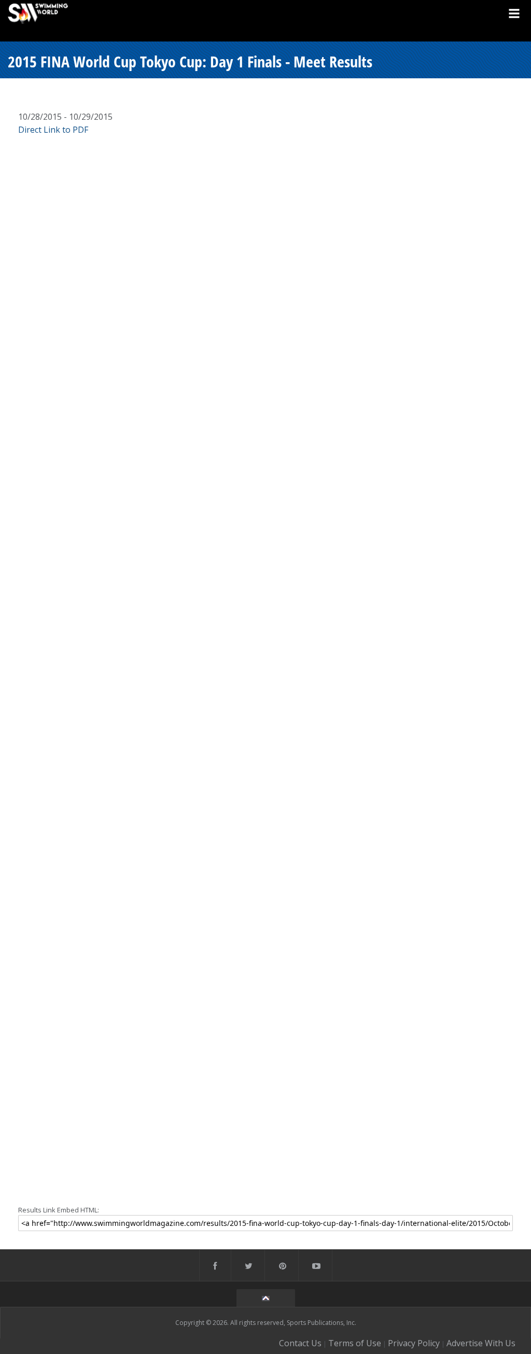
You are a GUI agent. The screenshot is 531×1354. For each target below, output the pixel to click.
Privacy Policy (414, 1343)
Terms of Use (354, 1343)
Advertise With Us (480, 1343)
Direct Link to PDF (53, 129)
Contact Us (300, 1343)
